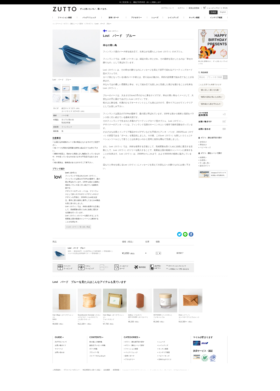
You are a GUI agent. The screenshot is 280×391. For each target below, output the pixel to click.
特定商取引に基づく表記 (91, 370)
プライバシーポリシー (72, 370)
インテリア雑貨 (216, 17)
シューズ (154, 17)
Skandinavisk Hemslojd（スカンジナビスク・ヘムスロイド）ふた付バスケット (89, 317)
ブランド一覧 (94, 352)
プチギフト (89, 24)
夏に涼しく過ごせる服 (210, 90)
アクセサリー (136, 17)
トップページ (57, 24)
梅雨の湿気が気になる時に (211, 97)
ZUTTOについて (167, 8)
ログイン (181, 8)
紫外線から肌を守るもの (210, 104)
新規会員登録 (194, 8)
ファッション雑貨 (65, 17)
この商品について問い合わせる (178, 269)
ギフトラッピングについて (177, 266)
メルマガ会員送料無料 (213, 114)
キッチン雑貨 (194, 17)
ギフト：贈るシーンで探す (73, 24)
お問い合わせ (213, 129)
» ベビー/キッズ (204, 147)
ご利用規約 (56, 370)
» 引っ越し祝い (204, 163)
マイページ (59, 349)
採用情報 (116, 370)
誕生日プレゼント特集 (97, 345)
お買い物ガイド (213, 121)
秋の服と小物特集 (95, 342)
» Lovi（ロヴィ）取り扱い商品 (78, 227)
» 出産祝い (202, 160)
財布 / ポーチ (114, 17)
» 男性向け (202, 145)
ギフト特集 (93, 349)
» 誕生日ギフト (204, 166)
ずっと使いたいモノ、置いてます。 (94, 9)
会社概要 (106, 370)
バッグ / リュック (89, 17)
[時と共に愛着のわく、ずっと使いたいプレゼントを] (213, 28)
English (223, 12)
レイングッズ (173, 17)
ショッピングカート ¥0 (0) (217, 8)
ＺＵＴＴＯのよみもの (97, 356)
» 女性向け (202, 142)
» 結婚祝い (202, 157)
